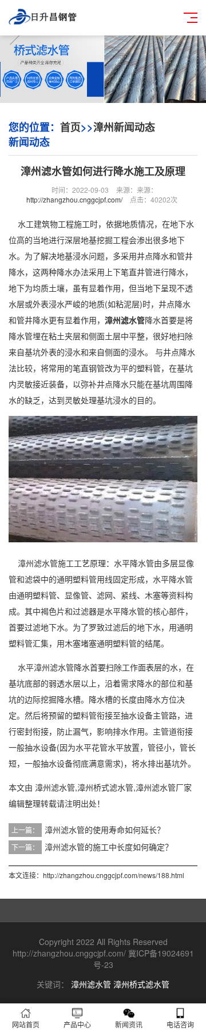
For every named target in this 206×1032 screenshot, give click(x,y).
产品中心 (77, 1024)
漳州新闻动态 (124, 127)
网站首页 (25, 1024)
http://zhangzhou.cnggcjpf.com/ (74, 199)
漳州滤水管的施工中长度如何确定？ (109, 846)
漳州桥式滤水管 (141, 984)
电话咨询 (180, 1024)
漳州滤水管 (91, 984)
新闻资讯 (128, 1024)
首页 (70, 127)
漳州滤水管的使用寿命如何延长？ (105, 829)
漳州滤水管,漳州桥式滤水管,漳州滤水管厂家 (113, 787)
